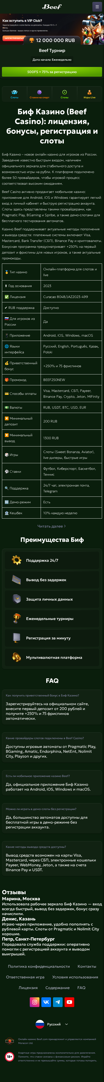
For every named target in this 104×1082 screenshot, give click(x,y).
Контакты (87, 966)
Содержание (57, 987)
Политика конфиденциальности (39, 966)
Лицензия (28, 987)
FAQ (81, 987)
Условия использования (75, 977)
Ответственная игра (25, 977)
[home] (52, 7)
